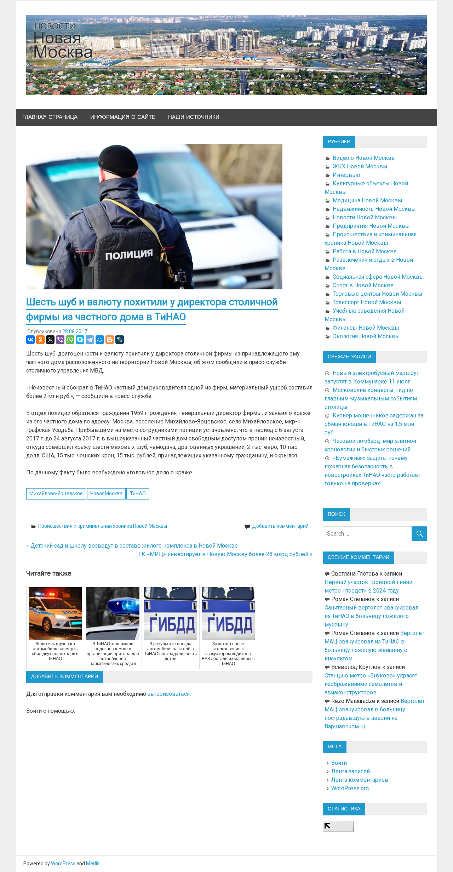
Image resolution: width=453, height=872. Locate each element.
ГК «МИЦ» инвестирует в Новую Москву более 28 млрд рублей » (225, 554)
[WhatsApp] (70, 339)
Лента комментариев (359, 779)
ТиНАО (138, 493)
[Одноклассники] (40, 339)
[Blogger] (109, 339)
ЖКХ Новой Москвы (360, 166)
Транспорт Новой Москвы (367, 302)
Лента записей (350, 771)
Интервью (346, 175)
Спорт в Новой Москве (363, 285)
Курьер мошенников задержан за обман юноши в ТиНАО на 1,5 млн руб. (374, 424)
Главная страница (50, 117)
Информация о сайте (122, 117)
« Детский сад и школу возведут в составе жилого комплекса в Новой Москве (132, 545)
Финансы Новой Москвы (366, 327)
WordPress (63, 863)
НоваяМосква (106, 493)
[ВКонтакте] (30, 339)
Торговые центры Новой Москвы (378, 293)
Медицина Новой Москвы (367, 200)
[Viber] (60, 339)
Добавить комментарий (280, 526)
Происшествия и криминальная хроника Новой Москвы (102, 526)
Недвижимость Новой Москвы (374, 209)
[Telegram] (90, 339)
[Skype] (80, 339)
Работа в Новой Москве (365, 251)
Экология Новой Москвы (366, 336)
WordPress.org (350, 788)
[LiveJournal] (119, 339)
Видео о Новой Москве (364, 158)
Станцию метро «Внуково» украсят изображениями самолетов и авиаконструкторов (371, 684)
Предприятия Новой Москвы (371, 226)
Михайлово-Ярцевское (56, 493)
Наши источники (193, 117)
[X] (50, 339)
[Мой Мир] (100, 339)
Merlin (93, 863)
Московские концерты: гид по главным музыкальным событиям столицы (371, 398)
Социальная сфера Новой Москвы (378, 276)
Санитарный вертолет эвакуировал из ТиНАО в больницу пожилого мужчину (371, 616)
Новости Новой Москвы (365, 217)
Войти (339, 763)
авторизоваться (169, 694)
